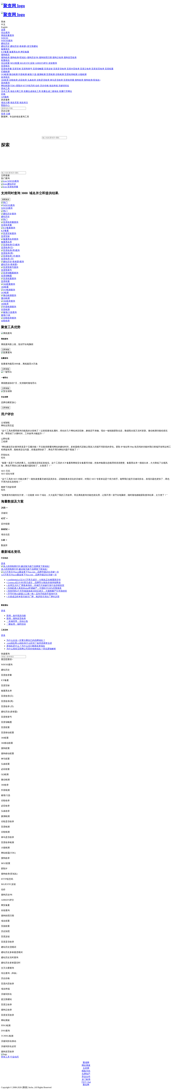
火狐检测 (82, 74)
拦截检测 (5, 71)
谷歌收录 (13, 80)
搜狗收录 (5, 57)
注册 (8, 114)
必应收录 (22, 80)
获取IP (19, 85)
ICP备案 (5, 52)
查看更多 (5, 199)
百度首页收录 (98, 69)
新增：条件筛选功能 (16, 615)
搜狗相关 (5, 55)
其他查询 (5, 83)
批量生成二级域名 (50, 91)
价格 (3, 94)
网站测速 (86, 1065)
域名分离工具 (17, 91)
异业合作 (86, 1076)
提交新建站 (32, 46)
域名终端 (53, 85)
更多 (3, 563)
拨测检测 (41, 74)
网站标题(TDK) (8, 85)
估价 (37, 85)
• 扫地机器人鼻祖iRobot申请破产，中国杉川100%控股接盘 (34, 588)
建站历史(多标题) (18, 46)
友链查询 (52, 63)
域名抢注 (23, 102)
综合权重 (5, 63)
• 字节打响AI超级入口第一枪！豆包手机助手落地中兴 (31, 594)
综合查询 (5, 32)
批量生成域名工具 (32, 91)
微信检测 (13, 74)
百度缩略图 (38, 69)
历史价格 (44, 85)
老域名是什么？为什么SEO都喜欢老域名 (25, 646)
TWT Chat (86, 1082)
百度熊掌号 (27, 69)
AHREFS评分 (41, 63)
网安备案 (25, 52)
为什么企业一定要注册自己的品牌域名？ (25, 640)
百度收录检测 (71, 74)
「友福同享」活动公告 (17, 621)
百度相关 (5, 66)
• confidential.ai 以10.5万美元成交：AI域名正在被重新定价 (33, 580)
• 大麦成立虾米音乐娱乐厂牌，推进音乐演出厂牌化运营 (32, 596)
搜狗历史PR (33, 57)
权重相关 (5, 60)
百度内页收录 (73, 69)
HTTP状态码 (29, 85)
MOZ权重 (15, 63)
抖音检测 (22, 74)
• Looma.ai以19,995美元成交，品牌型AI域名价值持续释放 (33, 582)
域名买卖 (14, 102)
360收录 (5, 80)
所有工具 (5, 1057)
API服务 (5, 97)
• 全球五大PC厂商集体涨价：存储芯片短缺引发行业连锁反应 (35, 585)
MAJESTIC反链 (27, 63)
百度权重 (109, 69)
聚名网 (86, 1084)
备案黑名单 (15, 52)
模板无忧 (86, 1071)
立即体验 (5, 350)
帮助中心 (5, 105)
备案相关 (5, 49)
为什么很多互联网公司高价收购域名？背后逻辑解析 (31, 649)
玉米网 (86, 1068)
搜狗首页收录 (70, 57)
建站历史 (5, 43)
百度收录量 (6, 69)
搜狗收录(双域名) (18, 57)
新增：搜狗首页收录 (16, 618)
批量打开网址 (65, 91)
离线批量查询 (7, 35)
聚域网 (86, 1062)
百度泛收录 (85, 69)
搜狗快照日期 (45, 57)
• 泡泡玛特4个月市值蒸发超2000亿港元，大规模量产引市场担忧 (36, 591)
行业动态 (14, 1057)
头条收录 (32, 80)
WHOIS (4, 38)
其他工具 (5, 88)
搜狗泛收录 (58, 57)
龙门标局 (86, 1079)
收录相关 (5, 77)
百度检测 (50, 74)
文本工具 (5, 91)
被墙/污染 (32, 74)
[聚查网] (86, 10)
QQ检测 (5, 74)
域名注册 (5, 102)
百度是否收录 (60, 69)
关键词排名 (63, 85)
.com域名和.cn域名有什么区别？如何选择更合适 (29, 643)
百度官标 (17, 69)
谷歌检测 (59, 74)
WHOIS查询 (6, 40)
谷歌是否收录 (43, 80)
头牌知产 (86, 1074)
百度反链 (48, 69)
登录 (3, 114)
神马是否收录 (56, 80)
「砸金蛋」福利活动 (16, 624)
